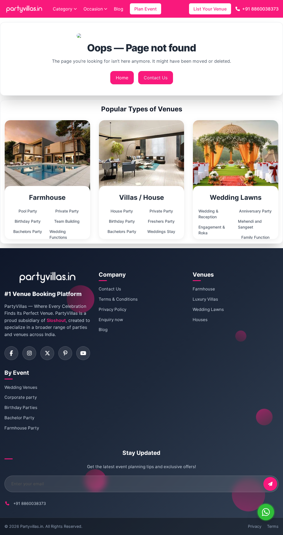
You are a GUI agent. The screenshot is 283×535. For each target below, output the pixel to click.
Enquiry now (111, 319)
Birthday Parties (20, 407)
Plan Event (145, 9)
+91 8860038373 (260, 9)
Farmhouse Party (21, 428)
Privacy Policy (112, 309)
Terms (273, 526)
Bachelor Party (19, 417)
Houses (200, 319)
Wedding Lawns (208, 309)
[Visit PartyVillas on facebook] (11, 353)
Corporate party (20, 397)
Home (122, 77)
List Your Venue (210, 9)
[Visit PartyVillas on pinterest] (65, 353)
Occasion (93, 9)
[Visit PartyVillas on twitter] (47, 353)
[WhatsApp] (266, 512)
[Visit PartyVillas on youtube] (83, 353)
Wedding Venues (20, 387)
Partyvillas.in (31, 526)
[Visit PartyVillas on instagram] (29, 353)
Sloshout (56, 320)
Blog (118, 9)
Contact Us (155, 77)
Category (62, 9)
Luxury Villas (205, 299)
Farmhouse (204, 289)
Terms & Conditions (118, 299)
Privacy (254, 526)
